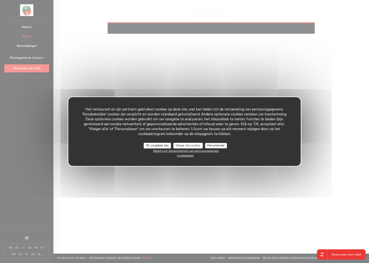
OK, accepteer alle (157, 145)
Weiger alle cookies (188, 145)
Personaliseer (216, 145)
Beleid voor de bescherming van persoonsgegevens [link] (186, 151)
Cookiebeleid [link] (185, 156)
